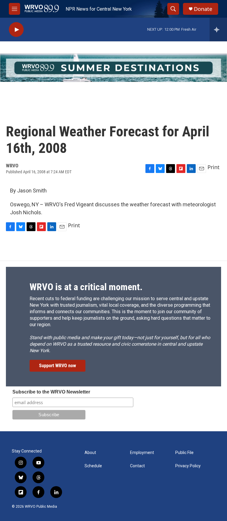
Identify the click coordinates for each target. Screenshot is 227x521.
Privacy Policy (188, 466)
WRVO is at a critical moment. (86, 287)
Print (213, 167)
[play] (16, 29)
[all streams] (218, 29)
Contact (137, 466)
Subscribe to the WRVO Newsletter (51, 391)
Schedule (93, 466)
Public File (184, 452)
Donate (203, 9)
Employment (142, 452)
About (90, 452)
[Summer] (113, 68)
